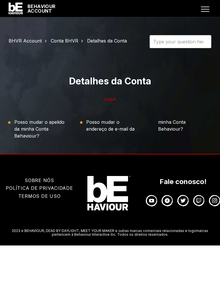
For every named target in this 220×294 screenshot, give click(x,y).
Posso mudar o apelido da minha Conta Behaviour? (39, 129)
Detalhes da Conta (107, 41)
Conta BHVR (64, 41)
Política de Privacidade (39, 188)
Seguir (110, 98)
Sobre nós (39, 180)
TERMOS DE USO (39, 196)
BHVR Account (25, 41)
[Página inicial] (16, 9)
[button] (205, 9)
